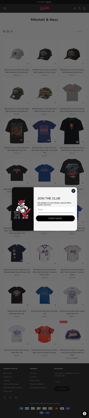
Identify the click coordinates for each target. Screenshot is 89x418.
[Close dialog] (73, 191)
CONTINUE (55, 218)
